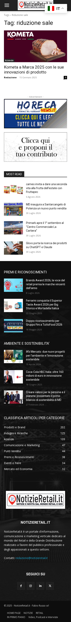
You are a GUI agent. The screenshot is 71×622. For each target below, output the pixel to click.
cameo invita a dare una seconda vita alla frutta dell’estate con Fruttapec (46, 188)
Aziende (9, 60)
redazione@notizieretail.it (32, 558)
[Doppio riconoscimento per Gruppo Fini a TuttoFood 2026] (13, 325)
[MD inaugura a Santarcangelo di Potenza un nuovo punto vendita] (13, 209)
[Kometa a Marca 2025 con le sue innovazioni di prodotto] (35, 46)
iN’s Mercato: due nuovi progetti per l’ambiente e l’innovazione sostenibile (45, 355)
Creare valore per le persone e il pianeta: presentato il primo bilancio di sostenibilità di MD (45, 396)
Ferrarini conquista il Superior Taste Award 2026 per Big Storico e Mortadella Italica (44, 304)
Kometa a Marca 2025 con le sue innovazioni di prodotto (34, 69)
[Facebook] (21, 586)
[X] (50, 586)
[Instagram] (31, 586)
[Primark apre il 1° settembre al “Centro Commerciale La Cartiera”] (13, 227)
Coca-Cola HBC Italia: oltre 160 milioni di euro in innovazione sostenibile (45, 375)
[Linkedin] (40, 586)
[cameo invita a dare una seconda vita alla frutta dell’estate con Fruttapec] (13, 189)
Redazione (10, 77)
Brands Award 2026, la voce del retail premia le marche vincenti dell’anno (45, 284)
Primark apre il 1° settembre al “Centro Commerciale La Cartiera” (45, 226)
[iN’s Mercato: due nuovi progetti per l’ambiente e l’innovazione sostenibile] (13, 356)
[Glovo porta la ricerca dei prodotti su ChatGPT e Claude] (13, 248)
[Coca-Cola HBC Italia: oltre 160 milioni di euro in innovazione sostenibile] (13, 376)
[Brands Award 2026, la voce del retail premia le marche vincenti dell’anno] (13, 285)
